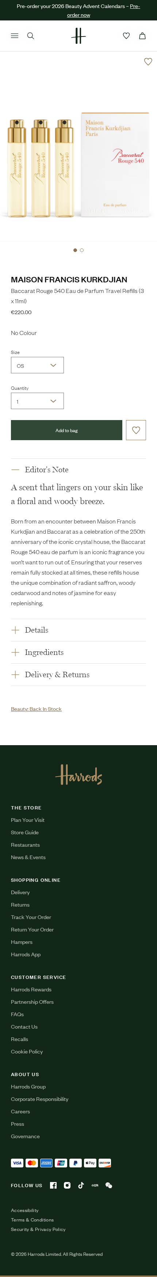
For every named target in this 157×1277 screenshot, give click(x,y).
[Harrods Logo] (79, 774)
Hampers (21, 941)
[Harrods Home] (78, 36)
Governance (25, 1136)
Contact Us (24, 1026)
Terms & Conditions (32, 1219)
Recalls (19, 1038)
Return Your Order (32, 929)
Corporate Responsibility (39, 1098)
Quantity (19, 387)
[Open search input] (31, 36)
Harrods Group (28, 1086)
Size (15, 351)
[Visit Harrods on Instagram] (67, 1185)
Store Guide (25, 832)
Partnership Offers (32, 1001)
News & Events (28, 857)
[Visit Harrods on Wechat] (109, 1185)
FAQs (17, 1014)
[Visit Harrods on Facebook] (53, 1185)
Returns (20, 904)
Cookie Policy (27, 1051)
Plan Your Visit (28, 819)
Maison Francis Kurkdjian (69, 279)
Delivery (20, 892)
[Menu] (15, 36)
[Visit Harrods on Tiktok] (81, 1185)
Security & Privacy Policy (38, 1229)
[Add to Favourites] (148, 61)
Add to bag (66, 430)
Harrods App (26, 954)
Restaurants (25, 844)
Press (17, 1123)
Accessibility (25, 1210)
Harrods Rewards (31, 989)
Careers (20, 1111)
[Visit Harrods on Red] (95, 1185)
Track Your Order (31, 916)
